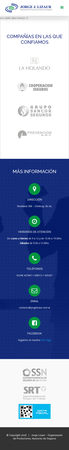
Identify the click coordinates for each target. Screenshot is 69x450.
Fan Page (46, 340)
